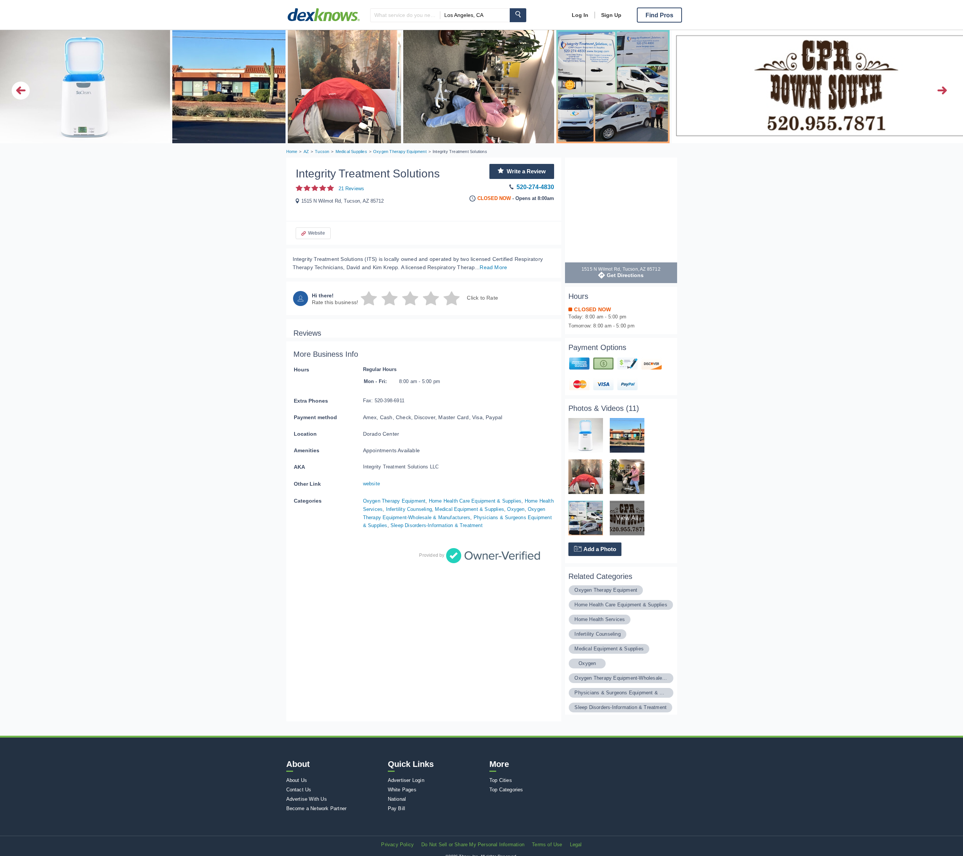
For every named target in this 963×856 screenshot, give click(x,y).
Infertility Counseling (409, 509)
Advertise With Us (306, 799)
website (371, 483)
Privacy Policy (397, 844)
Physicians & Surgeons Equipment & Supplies (620, 692)
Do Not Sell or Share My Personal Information (472, 844)
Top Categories (506, 789)
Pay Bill (397, 808)
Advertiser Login (406, 780)
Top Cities (500, 780)
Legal (576, 844)
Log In (580, 15)
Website (316, 233)
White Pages (402, 789)
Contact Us (298, 789)
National (397, 799)
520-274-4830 (535, 187)
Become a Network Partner (316, 808)
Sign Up (611, 15)
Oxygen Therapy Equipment (394, 501)
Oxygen (515, 509)
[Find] (518, 15)
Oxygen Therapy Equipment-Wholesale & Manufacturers (620, 678)
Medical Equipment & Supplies (469, 509)
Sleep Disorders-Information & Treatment (436, 525)
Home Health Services (599, 619)
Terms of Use (547, 844)
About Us (296, 780)
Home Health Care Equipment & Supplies (475, 501)
